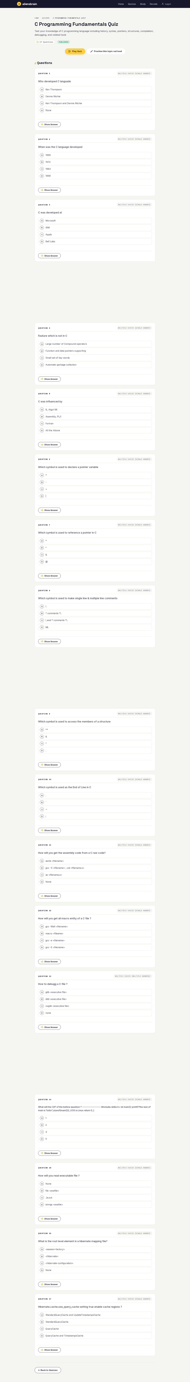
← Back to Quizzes (48, 1370)
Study (143, 4)
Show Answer (51, 124)
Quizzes (132, 4)
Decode (153, 4)
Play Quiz (77, 51)
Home (121, 4)
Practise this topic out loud (106, 51)
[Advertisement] (95, 292)
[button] (95, 89)
